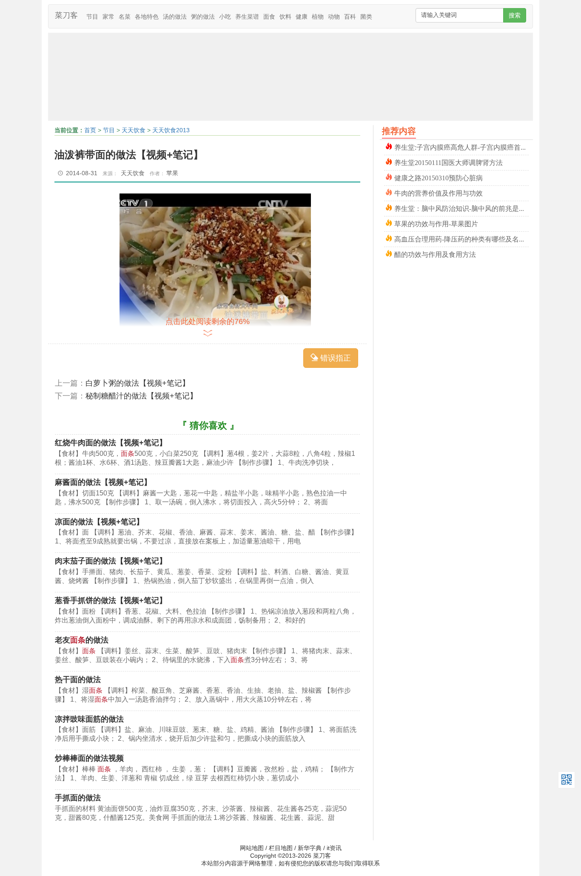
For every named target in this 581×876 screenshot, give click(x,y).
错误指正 (334, 358)
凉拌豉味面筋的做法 (89, 719)
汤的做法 (175, 16)
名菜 (125, 16)
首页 (90, 130)
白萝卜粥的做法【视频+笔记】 (137, 383)
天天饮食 (133, 130)
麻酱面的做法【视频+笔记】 (103, 482)
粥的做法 (203, 16)
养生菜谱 (247, 16)
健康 (302, 16)
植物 (318, 16)
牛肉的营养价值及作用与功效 (438, 192)
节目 (92, 16)
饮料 (285, 16)
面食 (269, 16)
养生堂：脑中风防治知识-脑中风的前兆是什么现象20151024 (461, 208)
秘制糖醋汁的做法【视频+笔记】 (141, 396)
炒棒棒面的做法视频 (89, 758)
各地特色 (147, 16)
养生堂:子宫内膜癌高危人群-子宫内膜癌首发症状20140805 (461, 146)
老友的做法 (81, 640)
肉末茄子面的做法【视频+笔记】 (111, 561)
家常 (108, 16)
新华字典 (310, 848)
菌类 (366, 16)
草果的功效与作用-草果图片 (436, 223)
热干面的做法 (78, 679)
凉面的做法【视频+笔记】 (99, 522)
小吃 (225, 16)
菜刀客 (66, 15)
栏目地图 (281, 848)
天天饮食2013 (171, 130)
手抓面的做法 (78, 798)
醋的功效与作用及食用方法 (435, 254)
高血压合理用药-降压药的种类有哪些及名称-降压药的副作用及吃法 (461, 238)
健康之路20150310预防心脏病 (438, 177)
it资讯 (334, 848)
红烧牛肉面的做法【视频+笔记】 (111, 442)
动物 (334, 16)
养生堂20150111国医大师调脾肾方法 (448, 162)
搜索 (515, 15)
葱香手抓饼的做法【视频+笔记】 (111, 600)
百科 (350, 16)
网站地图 (252, 848)
